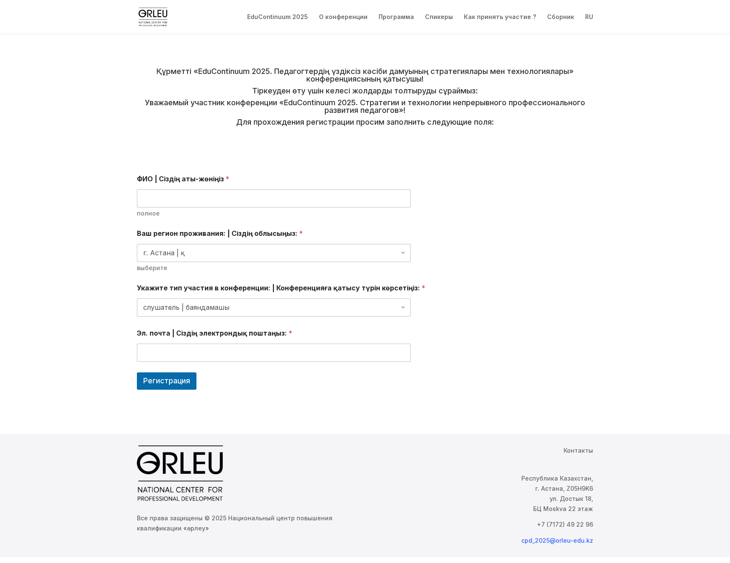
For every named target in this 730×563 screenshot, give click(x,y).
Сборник (560, 17)
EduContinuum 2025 (277, 17)
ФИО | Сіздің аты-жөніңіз (183, 179)
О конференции (343, 17)
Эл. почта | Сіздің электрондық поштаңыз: (214, 333)
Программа (396, 17)
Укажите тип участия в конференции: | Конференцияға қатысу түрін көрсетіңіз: (281, 288)
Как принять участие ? (500, 17)
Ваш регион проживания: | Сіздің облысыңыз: (220, 234)
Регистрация (166, 381)
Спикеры (439, 17)
